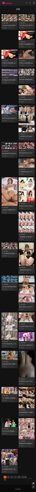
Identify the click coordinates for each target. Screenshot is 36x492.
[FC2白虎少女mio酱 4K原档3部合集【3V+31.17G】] (27, 17)
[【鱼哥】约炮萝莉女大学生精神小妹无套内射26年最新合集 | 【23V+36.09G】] (9, 191)
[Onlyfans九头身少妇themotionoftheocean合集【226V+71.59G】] (9, 17)
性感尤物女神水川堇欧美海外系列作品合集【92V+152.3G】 (9, 364)
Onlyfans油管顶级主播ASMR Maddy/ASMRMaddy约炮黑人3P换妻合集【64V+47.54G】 (9, 287)
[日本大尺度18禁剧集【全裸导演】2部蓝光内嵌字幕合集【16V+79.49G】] (9, 422)
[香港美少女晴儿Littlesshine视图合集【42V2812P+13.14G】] (27, 189)
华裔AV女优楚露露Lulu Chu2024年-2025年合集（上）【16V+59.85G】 (26, 44)
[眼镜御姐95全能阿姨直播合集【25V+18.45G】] (27, 428)
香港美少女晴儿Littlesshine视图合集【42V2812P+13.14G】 (26, 206)
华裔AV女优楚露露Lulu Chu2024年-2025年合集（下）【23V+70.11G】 (26, 63)
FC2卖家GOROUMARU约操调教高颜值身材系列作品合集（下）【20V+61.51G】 (26, 136)
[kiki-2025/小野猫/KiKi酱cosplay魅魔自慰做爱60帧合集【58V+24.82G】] (27, 336)
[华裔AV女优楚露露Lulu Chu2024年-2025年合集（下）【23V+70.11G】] (27, 54)
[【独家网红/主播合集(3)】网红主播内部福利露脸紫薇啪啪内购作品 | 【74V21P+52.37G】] (27, 222)
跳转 (5, 479)
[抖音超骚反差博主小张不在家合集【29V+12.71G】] (9, 457)
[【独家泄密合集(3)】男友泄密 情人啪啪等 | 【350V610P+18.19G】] (27, 254)
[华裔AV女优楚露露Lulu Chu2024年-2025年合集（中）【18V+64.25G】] (9, 54)
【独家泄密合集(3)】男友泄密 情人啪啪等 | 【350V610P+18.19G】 (26, 270)
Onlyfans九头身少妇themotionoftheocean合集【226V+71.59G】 (9, 25)
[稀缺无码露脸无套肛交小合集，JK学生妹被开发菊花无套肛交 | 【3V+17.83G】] (27, 90)
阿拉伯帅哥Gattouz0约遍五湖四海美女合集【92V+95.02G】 (26, 153)
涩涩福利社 (7, 3)
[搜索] (26, 3)
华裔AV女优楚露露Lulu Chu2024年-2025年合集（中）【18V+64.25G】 (9, 63)
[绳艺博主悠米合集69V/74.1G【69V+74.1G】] (9, 109)
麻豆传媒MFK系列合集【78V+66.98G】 (9, 153)
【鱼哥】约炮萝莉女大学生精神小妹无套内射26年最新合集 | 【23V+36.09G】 (9, 210)
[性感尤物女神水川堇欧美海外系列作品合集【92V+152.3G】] (9, 355)
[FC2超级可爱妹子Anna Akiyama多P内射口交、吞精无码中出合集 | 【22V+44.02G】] (27, 317)
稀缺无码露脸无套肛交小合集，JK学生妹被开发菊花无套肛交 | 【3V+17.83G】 (26, 99)
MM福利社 (18, 489)
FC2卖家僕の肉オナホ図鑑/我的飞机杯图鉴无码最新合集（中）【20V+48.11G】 (26, 172)
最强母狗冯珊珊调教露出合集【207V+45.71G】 (26, 80)
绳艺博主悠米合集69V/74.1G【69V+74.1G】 (9, 118)
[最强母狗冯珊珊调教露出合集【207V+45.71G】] (27, 72)
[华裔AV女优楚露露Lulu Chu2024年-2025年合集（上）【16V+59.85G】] (27, 35)
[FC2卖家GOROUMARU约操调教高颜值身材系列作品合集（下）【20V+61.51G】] (27, 118)
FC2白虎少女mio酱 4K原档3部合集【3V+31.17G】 (26, 25)
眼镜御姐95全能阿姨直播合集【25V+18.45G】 (26, 443)
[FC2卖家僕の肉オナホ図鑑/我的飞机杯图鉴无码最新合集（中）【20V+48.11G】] (27, 163)
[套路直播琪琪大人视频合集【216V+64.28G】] (27, 397)
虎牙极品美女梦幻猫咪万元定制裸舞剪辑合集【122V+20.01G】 (9, 80)
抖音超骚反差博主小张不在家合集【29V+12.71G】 (9, 469)
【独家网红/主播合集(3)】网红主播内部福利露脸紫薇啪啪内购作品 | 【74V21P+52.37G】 (26, 237)
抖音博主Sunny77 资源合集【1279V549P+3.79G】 (26, 381)
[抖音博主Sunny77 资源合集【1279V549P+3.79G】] (27, 364)
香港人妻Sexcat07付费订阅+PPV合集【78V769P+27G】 (26, 307)
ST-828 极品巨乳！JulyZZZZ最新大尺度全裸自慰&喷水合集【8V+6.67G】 (9, 344)
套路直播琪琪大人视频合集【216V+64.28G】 (26, 412)
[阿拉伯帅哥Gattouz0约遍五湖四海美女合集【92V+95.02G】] (27, 145)
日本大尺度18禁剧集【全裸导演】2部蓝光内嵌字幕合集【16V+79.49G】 (9, 431)
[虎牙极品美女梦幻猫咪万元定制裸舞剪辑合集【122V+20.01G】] (9, 72)
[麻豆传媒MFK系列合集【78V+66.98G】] (9, 145)
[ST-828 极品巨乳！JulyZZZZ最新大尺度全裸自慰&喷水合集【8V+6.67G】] (9, 326)
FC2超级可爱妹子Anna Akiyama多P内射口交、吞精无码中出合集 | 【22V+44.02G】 (26, 326)
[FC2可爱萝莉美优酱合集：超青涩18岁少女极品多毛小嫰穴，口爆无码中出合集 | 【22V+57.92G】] (9, 246)
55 (19, 477)
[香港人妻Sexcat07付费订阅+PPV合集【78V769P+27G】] (27, 289)
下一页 (24, 477)
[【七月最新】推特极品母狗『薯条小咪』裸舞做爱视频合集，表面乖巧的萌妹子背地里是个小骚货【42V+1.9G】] (9, 390)
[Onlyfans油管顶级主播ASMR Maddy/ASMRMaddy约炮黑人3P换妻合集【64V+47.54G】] (9, 279)
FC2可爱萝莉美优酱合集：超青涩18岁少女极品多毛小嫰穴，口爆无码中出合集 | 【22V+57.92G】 (9, 253)
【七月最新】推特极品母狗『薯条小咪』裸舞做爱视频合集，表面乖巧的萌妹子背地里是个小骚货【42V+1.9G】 (9, 398)
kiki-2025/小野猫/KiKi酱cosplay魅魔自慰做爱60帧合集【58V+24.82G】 (26, 345)
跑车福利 (6, 23)
